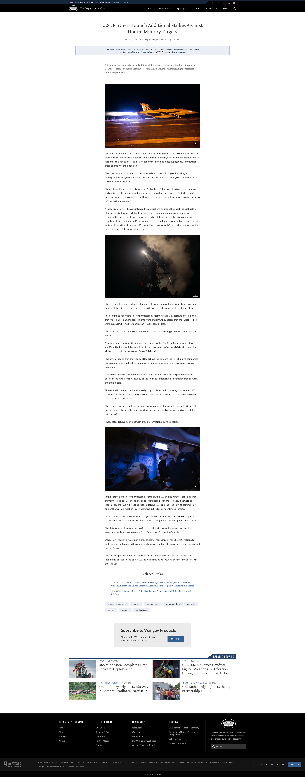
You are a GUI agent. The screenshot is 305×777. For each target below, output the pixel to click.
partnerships (152, 604)
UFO (225, 8)
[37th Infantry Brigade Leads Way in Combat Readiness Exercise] (109, 690)
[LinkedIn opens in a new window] (229, 3)
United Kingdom (173, 604)
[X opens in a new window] (212, 3)
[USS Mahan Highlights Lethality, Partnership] (193, 690)
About (197, 8)
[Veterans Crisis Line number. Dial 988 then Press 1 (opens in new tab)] (12, 764)
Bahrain (111, 610)
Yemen (136, 604)
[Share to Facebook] (171, 40)
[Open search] (234, 8)
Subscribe (175, 638)
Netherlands (141, 610)
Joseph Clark (149, 39)
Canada (125, 610)
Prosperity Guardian (117, 604)
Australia (191, 604)
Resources (211, 8)
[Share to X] (174, 40)
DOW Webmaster (163, 52)
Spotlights (182, 8)
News (150, 8)
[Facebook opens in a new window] (218, 3)
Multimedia (165, 8)
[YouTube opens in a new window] (234, 3)
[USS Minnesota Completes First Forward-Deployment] (109, 668)
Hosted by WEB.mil (152, 774)
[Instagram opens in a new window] (223, 3)
